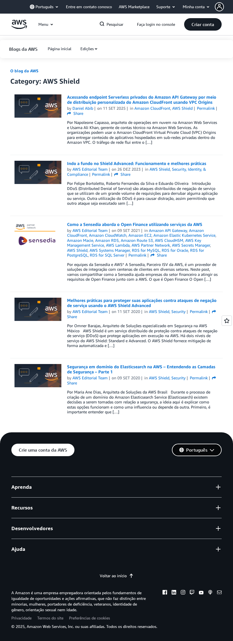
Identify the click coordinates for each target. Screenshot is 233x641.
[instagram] (183, 593)
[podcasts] (210, 593)
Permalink (206, 108)
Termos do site (50, 617)
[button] (224, 7)
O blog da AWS (24, 70)
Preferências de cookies (89, 617)
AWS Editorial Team (90, 169)
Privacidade (21, 617)
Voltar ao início (113, 575)
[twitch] (192, 593)
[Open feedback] (227, 321)
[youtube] (201, 593)
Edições (87, 48)
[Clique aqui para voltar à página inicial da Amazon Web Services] (19, 27)
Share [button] (77, 113)
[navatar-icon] (219, 6)
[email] (219, 593)
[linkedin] (174, 593)
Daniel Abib (82, 108)
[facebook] (165, 593)
